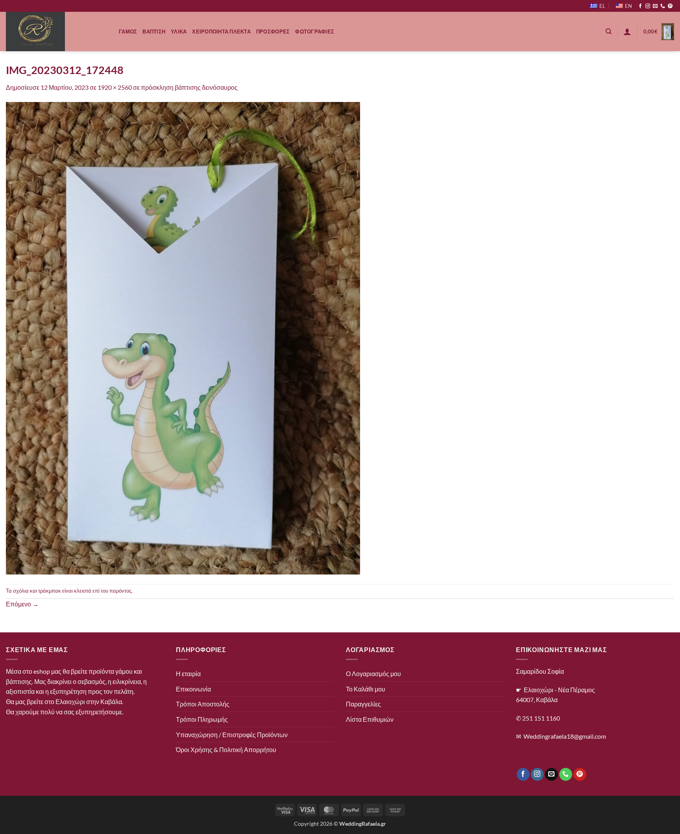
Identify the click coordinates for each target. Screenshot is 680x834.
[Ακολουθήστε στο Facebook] (640, 6)
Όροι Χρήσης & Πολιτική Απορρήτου (226, 749)
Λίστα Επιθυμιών (370, 719)
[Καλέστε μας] (662, 6)
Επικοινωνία (193, 689)
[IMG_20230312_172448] (183, 337)
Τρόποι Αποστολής (202, 704)
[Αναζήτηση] (609, 31)
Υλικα (179, 31)
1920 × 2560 (115, 87)
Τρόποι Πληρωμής (202, 719)
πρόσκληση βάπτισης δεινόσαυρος (189, 87)
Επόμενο (22, 604)
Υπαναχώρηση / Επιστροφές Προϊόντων (232, 734)
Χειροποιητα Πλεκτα (221, 31)
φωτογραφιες (314, 31)
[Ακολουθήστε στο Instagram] (647, 6)
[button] (627, 31)
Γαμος (128, 31)
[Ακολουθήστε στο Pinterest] (670, 6)
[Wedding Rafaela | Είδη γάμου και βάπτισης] (56, 31)
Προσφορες (273, 31)
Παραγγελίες (363, 704)
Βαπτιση (153, 31)
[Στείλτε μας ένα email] (655, 6)
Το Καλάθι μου (365, 689)
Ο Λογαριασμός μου (373, 673)
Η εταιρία (188, 673)
